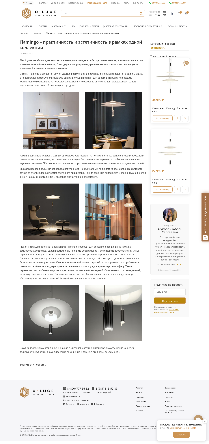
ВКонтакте (99, 404)
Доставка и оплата (173, 406)
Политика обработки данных (174, 412)
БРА (73, 26)
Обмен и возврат (143, 406)
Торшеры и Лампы (89, 26)
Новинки (115, 2)
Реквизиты (141, 402)
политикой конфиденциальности (166, 310)
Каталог (43, 2)
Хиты (126, 2)
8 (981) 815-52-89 (106, 388)
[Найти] (141, 13)
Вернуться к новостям (33, 364)
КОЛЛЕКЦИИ (27, 26)
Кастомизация (76, 2)
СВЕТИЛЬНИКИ (59, 26)
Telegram (70, 404)
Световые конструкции (116, 26)
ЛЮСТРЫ (43, 26)
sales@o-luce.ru (73, 397)
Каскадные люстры (177, 26)
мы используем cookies (181, 427)
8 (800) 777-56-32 (78, 388)
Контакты (138, 2)
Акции (139, 392)
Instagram (84, 404)
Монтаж (139, 411)
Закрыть (181, 434)
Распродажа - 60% (97, 2)
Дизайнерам (58, 2)
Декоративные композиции (148, 26)
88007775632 (158, 3)
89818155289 (179, 3)
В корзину (164, 118)
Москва (29, 3)
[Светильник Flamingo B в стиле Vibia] (170, 77)
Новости (169, 397)
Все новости (157, 47)
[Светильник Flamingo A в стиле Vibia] (170, 148)
